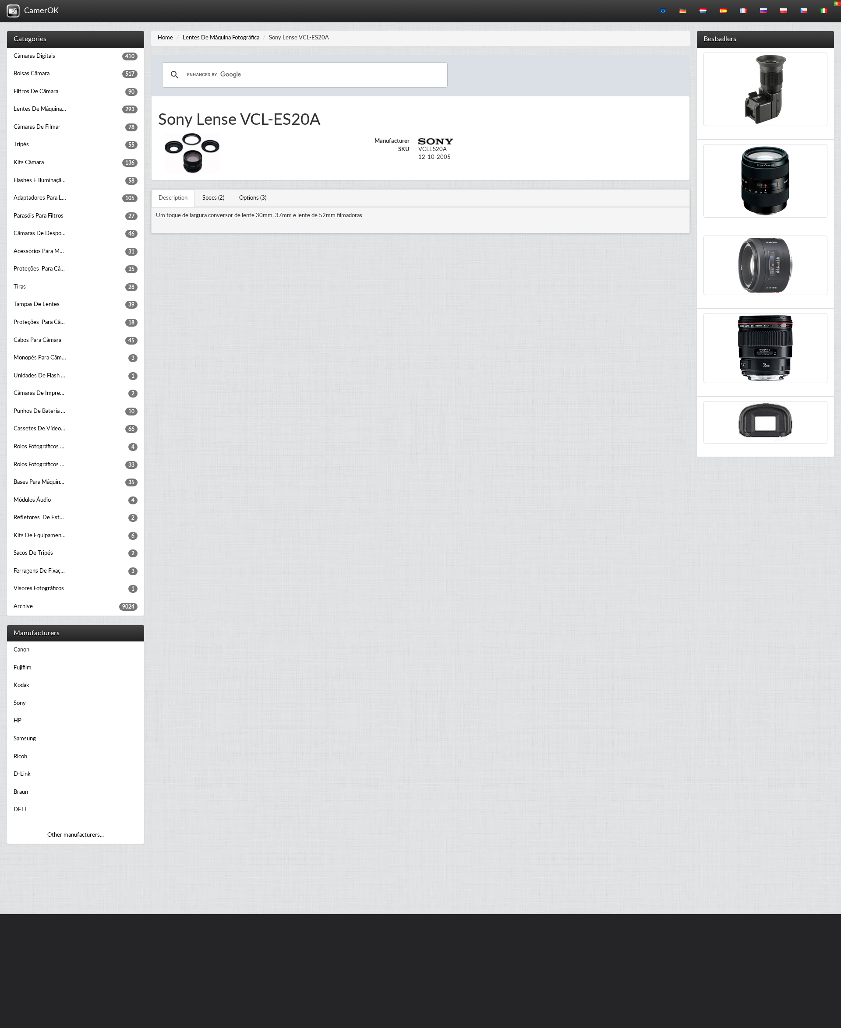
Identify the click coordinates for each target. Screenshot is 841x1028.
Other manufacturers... (75, 835)
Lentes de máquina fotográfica (221, 38)
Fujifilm (23, 668)
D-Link (22, 774)
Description (173, 198)
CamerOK (39, 11)
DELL (21, 810)
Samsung (25, 739)
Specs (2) (213, 198)
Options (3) (252, 198)
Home (165, 38)
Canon (21, 650)
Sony (20, 703)
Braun (21, 792)
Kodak (21, 685)
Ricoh (20, 757)
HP (17, 721)
